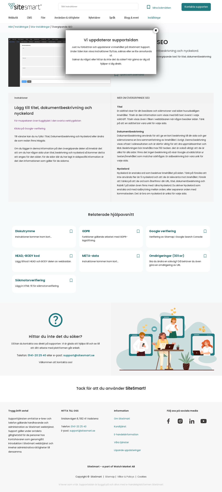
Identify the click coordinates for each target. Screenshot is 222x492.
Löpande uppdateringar (127, 450)
